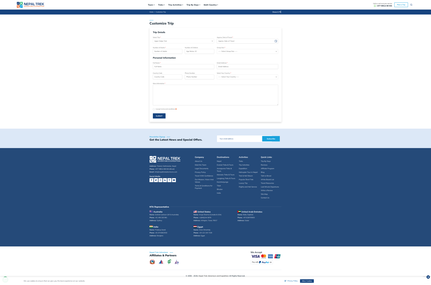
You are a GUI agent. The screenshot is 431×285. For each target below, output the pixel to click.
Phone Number (190, 73)
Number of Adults (159, 47)
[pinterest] (169, 180)
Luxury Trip (243, 183)
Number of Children (191, 47)
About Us (198, 161)
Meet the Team (200, 165)
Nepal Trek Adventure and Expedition (214, 276)
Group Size (220, 47)
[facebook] (151, 180)
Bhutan (220, 189)
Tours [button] (150, 5)
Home (151, 12)
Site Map (264, 194)
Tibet (219, 186)
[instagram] (160, 180)
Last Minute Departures (270, 187)
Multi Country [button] (210, 5)
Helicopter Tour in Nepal (248, 172)
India (219, 193)
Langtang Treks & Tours (226, 178)
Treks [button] (160, 5)
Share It (275, 12)
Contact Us (265, 198)
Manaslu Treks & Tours (225, 175)
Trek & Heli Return (246, 176)
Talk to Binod (266, 176)
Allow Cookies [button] (307, 281)
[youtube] (174, 180)
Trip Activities (244, 165)
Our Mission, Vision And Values (204, 180)
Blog (262, 172)
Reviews (264, 165)
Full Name (156, 63)
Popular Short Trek (246, 179)
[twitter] (156, 180)
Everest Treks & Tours (225, 165)
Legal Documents (201, 168)
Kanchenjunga (222, 182)
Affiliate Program (267, 168)
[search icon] (411, 5)
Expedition (243, 168)
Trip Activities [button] (175, 5)
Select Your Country (223, 73)
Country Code (157, 73)
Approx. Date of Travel (224, 37)
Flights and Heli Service (248, 187)
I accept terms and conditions (165, 109)
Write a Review (267, 190)
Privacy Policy (200, 172)
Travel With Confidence (204, 176)
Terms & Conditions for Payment (203, 187)
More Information (158, 83)
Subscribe (271, 139)
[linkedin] (165, 180)
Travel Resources (267, 183)
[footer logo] (165, 159)
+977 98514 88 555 (384, 6)
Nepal (219, 161)
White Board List (267, 179)
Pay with (255, 262)
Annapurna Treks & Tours (224, 169)
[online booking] (266, 256)
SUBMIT (159, 116)
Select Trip (156, 37)
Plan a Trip (401, 5)
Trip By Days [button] (193, 5)
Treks (241, 161)
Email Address (221, 63)
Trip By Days (266, 161)
